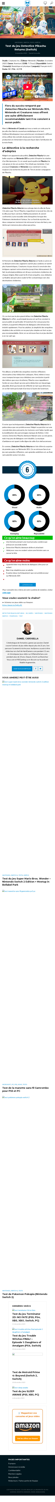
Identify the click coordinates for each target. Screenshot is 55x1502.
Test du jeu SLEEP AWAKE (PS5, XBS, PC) (25, 1393)
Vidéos (37, 42)
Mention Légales (15, 1474)
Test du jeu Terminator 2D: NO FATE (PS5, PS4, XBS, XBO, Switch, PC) (26, 1317)
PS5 (16, 1084)
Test (21, 616)
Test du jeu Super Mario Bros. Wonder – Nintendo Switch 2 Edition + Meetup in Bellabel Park (26, 881)
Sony (20, 1084)
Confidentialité (14, 1470)
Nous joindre (13, 1477)
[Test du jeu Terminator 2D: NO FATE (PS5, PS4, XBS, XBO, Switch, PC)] (27, 1310)
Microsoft (6, 1084)
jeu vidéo (29, 613)
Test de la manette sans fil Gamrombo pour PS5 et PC (25, 1089)
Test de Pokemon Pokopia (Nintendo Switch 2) (24, 1296)
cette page (6, 592)
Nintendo (19, 42)
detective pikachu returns (13, 613)
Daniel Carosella (34, 53)
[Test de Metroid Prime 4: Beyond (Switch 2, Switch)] (27, 1361)
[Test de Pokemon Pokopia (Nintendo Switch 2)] (27, 1192)
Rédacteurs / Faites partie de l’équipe (23, 1481)
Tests (32, 42)
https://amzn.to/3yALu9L (12, 605)
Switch (26, 42)
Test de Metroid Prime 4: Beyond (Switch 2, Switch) (26, 1375)
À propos (12, 1463)
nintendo (39, 613)
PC (13, 1084)
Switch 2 (14, 875)
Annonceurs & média (16, 1467)
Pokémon (14, 616)
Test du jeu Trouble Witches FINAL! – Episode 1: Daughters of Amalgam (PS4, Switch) (26, 1340)
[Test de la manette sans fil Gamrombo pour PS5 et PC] (27, 986)
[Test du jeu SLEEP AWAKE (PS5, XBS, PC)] (27, 1387)
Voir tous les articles (22, 669)
